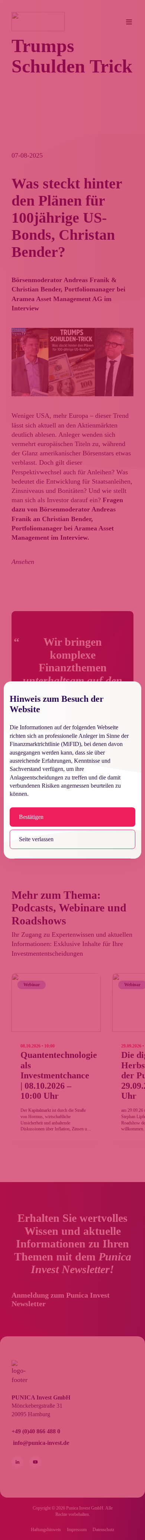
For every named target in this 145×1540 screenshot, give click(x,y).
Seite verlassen (36, 839)
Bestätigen (31, 817)
